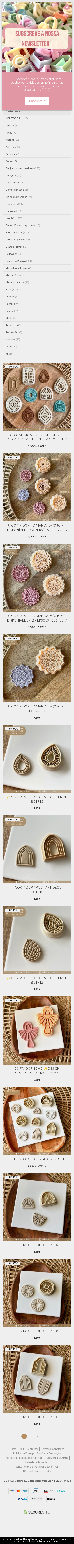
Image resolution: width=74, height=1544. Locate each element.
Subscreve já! (37, 101)
